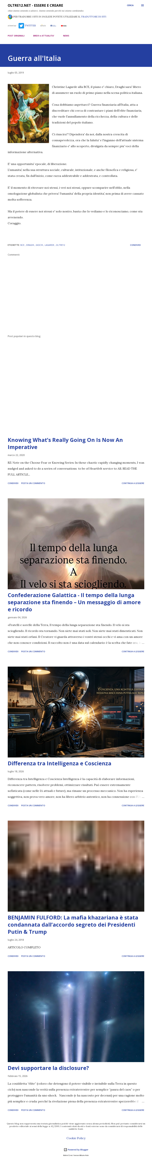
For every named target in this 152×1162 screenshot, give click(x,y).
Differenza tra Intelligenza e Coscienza (59, 763)
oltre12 (60, 245)
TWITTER (30, 25)
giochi (39, 245)
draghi (30, 245)
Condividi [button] (135, 245)
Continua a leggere (133, 483)
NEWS (66, 35)
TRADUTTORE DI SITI (93, 16)
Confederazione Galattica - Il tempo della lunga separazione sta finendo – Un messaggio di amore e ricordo (74, 602)
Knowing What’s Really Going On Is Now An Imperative (65, 443)
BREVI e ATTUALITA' (43, 35)
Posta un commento (33, 483)
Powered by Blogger (77, 1149)
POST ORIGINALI (16, 35)
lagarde (50, 245)
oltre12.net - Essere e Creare (35, 5)
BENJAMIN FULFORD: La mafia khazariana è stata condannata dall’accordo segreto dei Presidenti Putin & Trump (73, 924)
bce (22, 245)
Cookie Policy (76, 1138)
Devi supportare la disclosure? (48, 1068)
